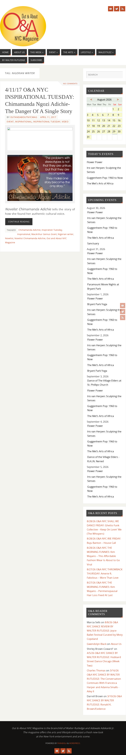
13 (104, 121)
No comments (70, 83)
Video (65, 121)
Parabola (62, 743)
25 (94, 132)
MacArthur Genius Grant (44, 234)
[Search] (118, 75)
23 (120, 126)
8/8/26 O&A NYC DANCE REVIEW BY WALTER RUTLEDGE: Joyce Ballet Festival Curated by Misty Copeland (105, 631)
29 (114, 132)
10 (89, 121)
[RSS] (122, 317)
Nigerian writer (65, 234)
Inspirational (23, 121)
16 (120, 121)
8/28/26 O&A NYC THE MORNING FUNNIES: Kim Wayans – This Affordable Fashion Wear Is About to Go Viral (103, 556)
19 (99, 126)
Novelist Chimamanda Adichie (29, 238)
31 (89, 137)
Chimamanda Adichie (29, 229)
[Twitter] (122, 311)
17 (89, 126)
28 (109, 132)
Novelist (9, 238)
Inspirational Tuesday (47, 121)
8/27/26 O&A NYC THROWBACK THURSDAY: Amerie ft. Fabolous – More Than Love (104, 573)
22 (114, 126)
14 (109, 121)
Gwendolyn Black (96, 644)
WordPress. (75, 743)
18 (94, 126)
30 (120, 132)
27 (104, 132)
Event (10, 121)
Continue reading (19, 221)
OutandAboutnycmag (23, 117)
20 (104, 126)
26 (99, 132)
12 (99, 121)
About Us (116, 644)
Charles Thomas (96, 670)
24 (89, 132)
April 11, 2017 (48, 117)
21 (109, 126)
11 (94, 121)
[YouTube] (122, 305)
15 (114, 121)
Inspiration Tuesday (52, 229)
